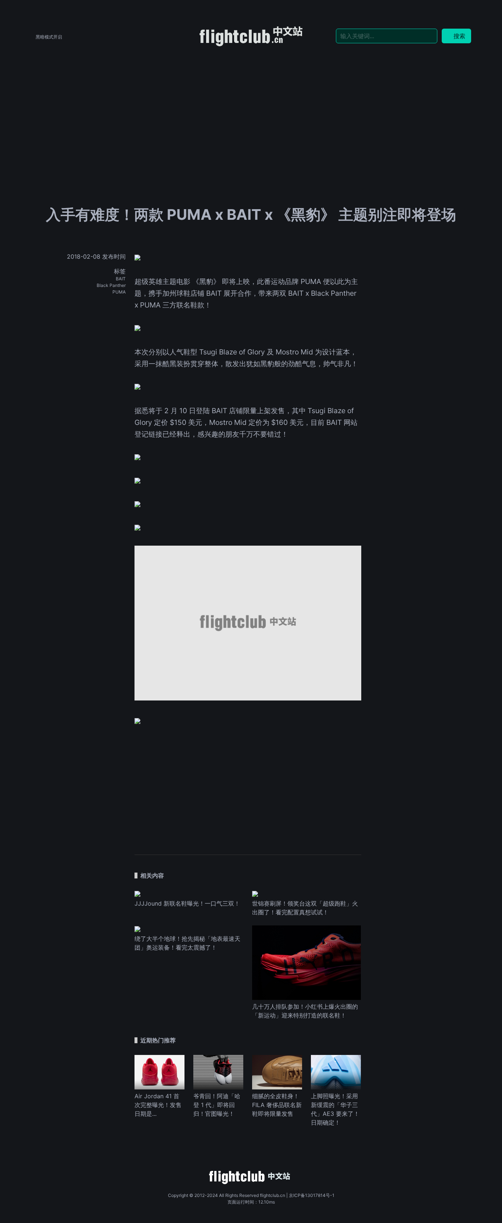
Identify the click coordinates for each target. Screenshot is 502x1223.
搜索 (459, 36)
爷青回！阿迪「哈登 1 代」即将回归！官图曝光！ (216, 1104)
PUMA (119, 292)
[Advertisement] (251, 103)
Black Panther (111, 285)
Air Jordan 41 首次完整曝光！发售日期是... (158, 1104)
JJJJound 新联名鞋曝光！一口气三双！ (187, 903)
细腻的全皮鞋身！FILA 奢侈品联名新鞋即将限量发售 (277, 1104)
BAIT (121, 278)
